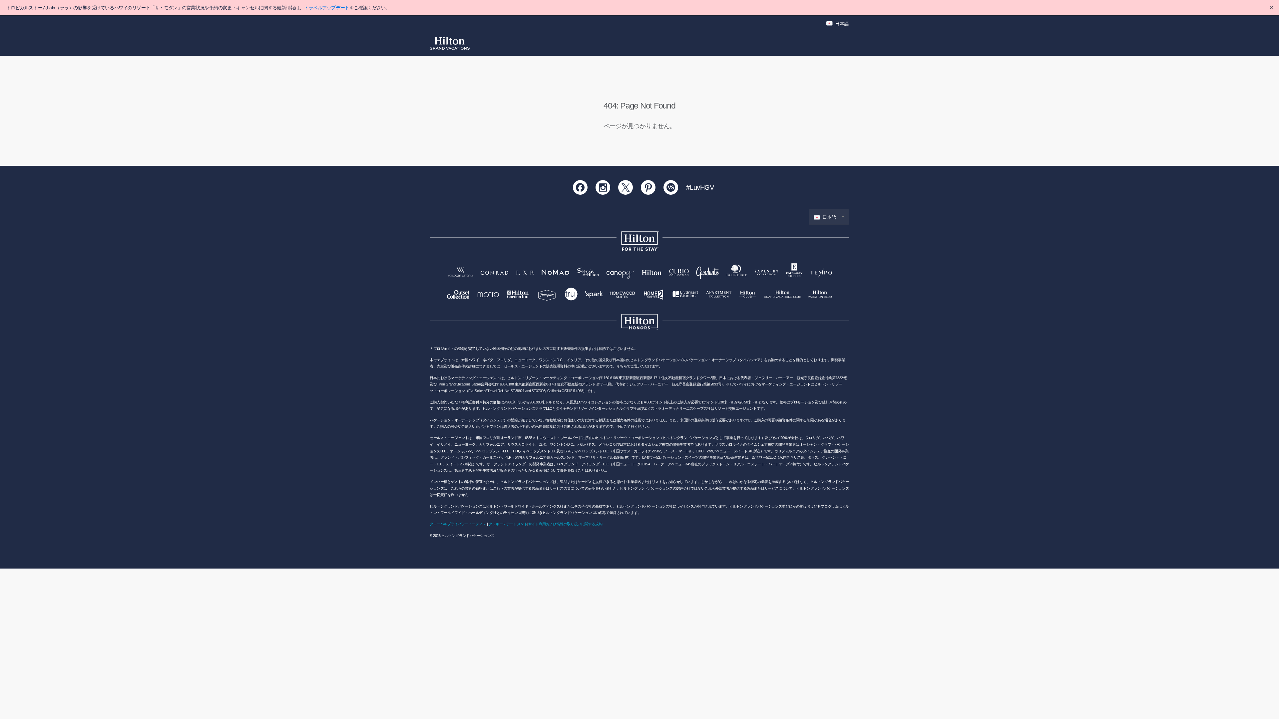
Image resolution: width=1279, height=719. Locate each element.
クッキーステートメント (508, 524)
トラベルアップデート (326, 7)
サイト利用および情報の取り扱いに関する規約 (565, 524)
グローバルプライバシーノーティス (458, 524)
